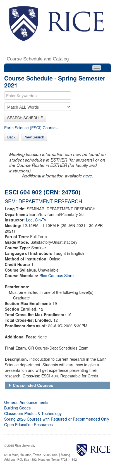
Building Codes (17, 408)
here (87, 176)
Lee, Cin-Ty (36, 220)
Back (11, 137)
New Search (34, 137)
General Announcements (26, 402)
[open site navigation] (96, 67)
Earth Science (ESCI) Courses (31, 127)
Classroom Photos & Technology (33, 413)
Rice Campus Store (56, 275)
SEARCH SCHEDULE (25, 117)
